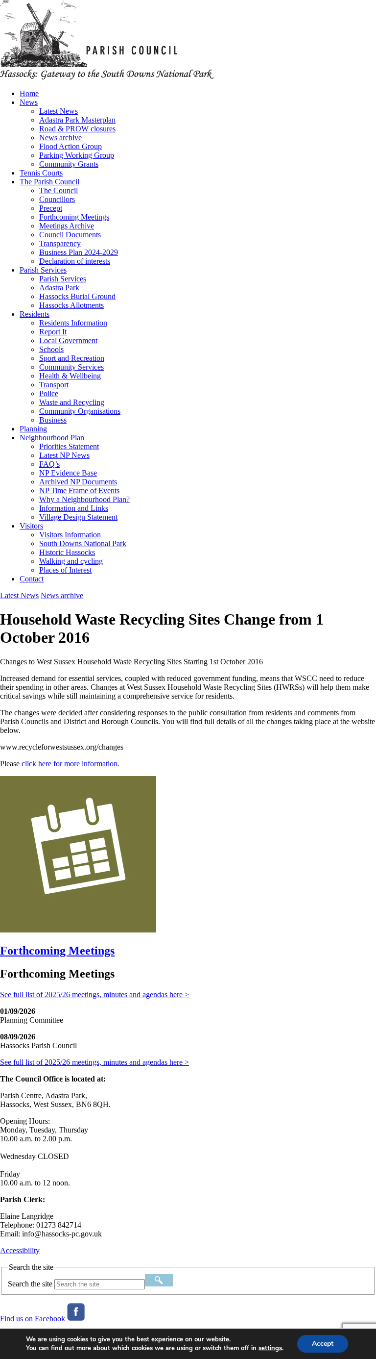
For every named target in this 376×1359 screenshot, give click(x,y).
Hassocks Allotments (71, 305)
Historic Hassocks (67, 552)
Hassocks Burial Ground (77, 296)
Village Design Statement (78, 517)
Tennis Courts (41, 173)
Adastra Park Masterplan (77, 120)
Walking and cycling (71, 561)
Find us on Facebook (33, 1318)
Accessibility (20, 1250)
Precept (50, 208)
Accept (322, 1343)
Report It (53, 331)
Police (48, 393)
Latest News (58, 111)
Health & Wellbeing (70, 376)
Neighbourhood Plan (52, 437)
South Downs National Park (82, 543)
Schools (51, 349)
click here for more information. (70, 763)
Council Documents (70, 234)
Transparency (60, 243)
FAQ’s (49, 464)
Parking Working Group (76, 155)
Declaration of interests (74, 261)
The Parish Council (49, 181)
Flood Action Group (70, 146)
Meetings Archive (66, 226)
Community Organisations (79, 411)
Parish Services (43, 270)
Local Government (68, 340)
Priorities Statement (69, 446)
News (29, 102)
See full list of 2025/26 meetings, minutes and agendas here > (94, 994)
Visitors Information (70, 534)
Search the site (30, 1284)
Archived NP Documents (78, 482)
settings (270, 1348)
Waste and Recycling (71, 402)
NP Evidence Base (68, 473)
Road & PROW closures (77, 129)
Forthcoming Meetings (74, 217)
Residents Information (73, 323)
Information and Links (73, 508)
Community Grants (68, 164)
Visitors (31, 526)
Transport (54, 384)
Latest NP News (64, 455)
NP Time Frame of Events (79, 490)
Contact (32, 579)
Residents (34, 314)
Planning (33, 429)
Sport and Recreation (71, 358)
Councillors (57, 199)
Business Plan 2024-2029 (78, 252)
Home (29, 93)
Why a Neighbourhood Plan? (84, 499)
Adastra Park (59, 287)
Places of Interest (65, 570)
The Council (58, 190)
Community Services (71, 367)
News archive (60, 137)
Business (53, 420)
